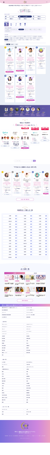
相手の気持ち (28, 388)
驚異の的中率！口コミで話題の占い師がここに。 (10, 307)
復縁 (40, 58)
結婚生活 (27, 390)
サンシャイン (41, 55)
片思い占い (35, 29)
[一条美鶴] (11, 109)
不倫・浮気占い (21, 29)
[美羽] (22, 109)
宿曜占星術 (21, 38)
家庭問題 (9, 60)
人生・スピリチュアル (9, 58)
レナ (20, 55)
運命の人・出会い (4, 397)
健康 (27, 60)
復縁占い (31, 29)
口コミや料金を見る (9, 69)
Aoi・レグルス (16, 180)
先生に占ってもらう (9, 71)
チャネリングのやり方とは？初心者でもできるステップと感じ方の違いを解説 (19, 284)
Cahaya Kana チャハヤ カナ (27, 180)
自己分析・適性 (4, 395)
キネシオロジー (29, 36)
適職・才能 (3, 399)
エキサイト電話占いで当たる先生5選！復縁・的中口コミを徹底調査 (9, 283)
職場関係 (27, 392)
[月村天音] (6, 109)
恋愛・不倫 (6, 292)
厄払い (3, 376)
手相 (31, 39)
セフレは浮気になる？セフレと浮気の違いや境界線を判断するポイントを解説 (40, 296)
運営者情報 (28, 317)
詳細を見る (15, 147)
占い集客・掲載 (43, 435)
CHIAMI (37, 180)
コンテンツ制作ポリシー (30, 310)
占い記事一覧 (4, 317)
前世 (21, 60)
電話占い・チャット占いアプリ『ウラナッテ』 (35, 135)
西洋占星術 (35, 36)
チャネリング (7, 38)
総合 (27, 414)
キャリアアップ (29, 57)
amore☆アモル (7, 180)
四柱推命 (15, 36)
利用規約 (33, 435)
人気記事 (14, 273)
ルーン (34, 39)
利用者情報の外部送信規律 (6, 314)
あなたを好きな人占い (14, 29)
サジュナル (25, 134)
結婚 (20, 87)
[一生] (38, 109)
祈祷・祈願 (10, 39)
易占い (24, 39)
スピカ (5, 134)
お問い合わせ (11, 435)
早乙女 (30, 83)
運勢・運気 (28, 395)
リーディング (27, 38)
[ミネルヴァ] (44, 109)
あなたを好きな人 (11, 114)
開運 (42, 59)
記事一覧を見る (25, 300)
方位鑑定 (27, 383)
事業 (10, 57)
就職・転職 (12, 60)
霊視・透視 (6, 36)
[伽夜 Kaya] (17, 109)
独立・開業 (28, 385)
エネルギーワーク (39, 38)
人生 (27, 409)
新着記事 (35, 273)
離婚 (27, 402)
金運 (27, 399)
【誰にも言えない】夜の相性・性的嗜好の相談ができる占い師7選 (40, 283)
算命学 (17, 38)
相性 (19, 87)
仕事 (2, 411)
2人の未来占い (8, 29)
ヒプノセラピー (7, 41)
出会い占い (26, 29)
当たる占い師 (28, 411)
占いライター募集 (37, 435)
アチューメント (13, 41)
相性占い (40, 29)
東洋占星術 (39, 36)
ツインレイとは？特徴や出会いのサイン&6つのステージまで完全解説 (30, 296)
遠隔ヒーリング (12, 38)
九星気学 (19, 39)
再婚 (27, 371)
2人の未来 (18, 57)
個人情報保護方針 (5, 310)
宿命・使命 (32, 88)
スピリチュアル (17, 292)
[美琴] (33, 109)
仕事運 (12, 59)
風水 (30, 38)
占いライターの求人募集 (30, 314)
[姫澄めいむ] (27, 109)
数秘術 (25, 36)
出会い (7, 60)
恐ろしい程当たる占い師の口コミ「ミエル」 (25, 431)
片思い (3, 385)
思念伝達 (34, 38)
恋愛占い (43, 58)
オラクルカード (20, 36)
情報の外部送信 (21, 435)
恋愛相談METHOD (45, 134)
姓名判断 (6, 39)
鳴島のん (9, 83)
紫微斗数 (38, 39)
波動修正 (27, 39)
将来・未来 (45, 183)
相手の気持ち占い (8, 31)
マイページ (4, 312)
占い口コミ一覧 (29, 307)
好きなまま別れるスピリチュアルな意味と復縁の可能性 (19, 295)
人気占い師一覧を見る (25, 199)
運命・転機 (28, 397)
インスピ (15, 134)
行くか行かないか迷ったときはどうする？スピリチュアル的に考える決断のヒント (30, 284)
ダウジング (15, 39)
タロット (11, 36)
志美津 (9, 55)
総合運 (40, 59)
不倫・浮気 (9, 57)
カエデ (30, 55)
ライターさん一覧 (29, 312)
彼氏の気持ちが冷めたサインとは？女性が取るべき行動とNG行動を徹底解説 (9, 296)
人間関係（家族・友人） (8, 59)
